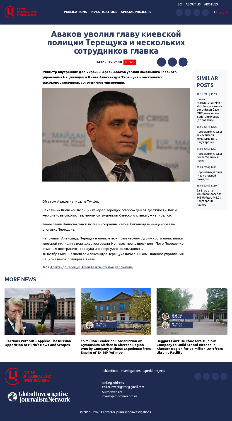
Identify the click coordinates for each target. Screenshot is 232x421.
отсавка (108, 267)
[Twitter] (172, 62)
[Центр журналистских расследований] (22, 12)
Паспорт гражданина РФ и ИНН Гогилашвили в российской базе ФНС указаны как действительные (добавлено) (209, 110)
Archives (211, 4)
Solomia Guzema (177, 316)
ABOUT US (193, 4)
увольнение (124, 267)
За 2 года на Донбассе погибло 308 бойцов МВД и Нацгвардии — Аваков (209, 197)
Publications (75, 12)
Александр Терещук (65, 267)
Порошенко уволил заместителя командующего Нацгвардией (209, 137)
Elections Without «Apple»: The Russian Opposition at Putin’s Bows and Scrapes (38, 343)
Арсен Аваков (91, 267)
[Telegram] (183, 62)
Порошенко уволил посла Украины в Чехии (209, 157)
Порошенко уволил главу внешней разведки (209, 176)
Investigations (103, 12)
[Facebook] (161, 62)
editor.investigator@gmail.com (123, 387)
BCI (180, 4)
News (129, 62)
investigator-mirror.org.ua (119, 396)
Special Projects (136, 12)
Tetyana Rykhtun (101, 324)
